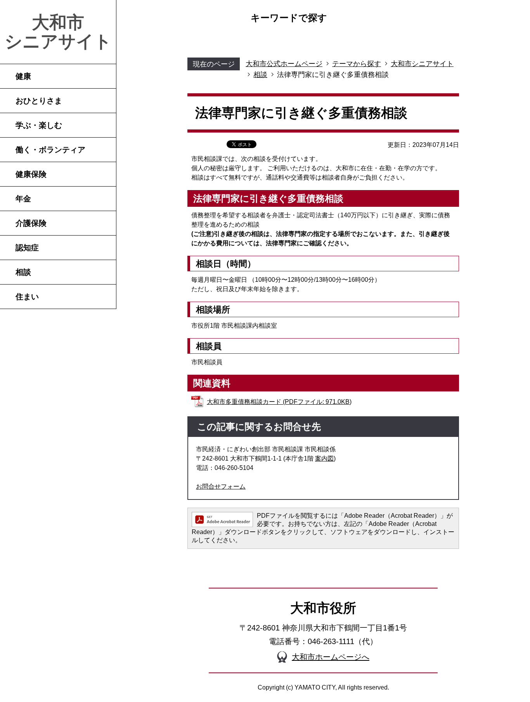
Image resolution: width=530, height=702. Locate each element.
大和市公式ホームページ (284, 63)
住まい (27, 296)
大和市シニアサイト (58, 31)
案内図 (324, 458)
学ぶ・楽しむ (39, 125)
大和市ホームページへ (330, 657)
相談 (23, 272)
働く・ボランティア (50, 149)
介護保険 (31, 223)
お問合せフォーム (221, 486)
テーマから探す (356, 63)
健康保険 (31, 174)
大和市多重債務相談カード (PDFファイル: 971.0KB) (279, 401)
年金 (23, 198)
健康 (23, 76)
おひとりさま (39, 100)
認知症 (27, 247)
